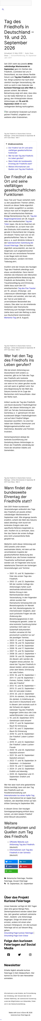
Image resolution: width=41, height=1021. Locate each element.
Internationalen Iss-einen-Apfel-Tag (19, 795)
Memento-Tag (10, 318)
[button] (11, 861)
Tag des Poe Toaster (27, 288)
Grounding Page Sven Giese (16, 936)
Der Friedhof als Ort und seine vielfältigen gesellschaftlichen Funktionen (20, 150)
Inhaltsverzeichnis (15, 144)
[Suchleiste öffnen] (3, 9)
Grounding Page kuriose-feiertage (18, 933)
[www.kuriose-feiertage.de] (34, 3)
